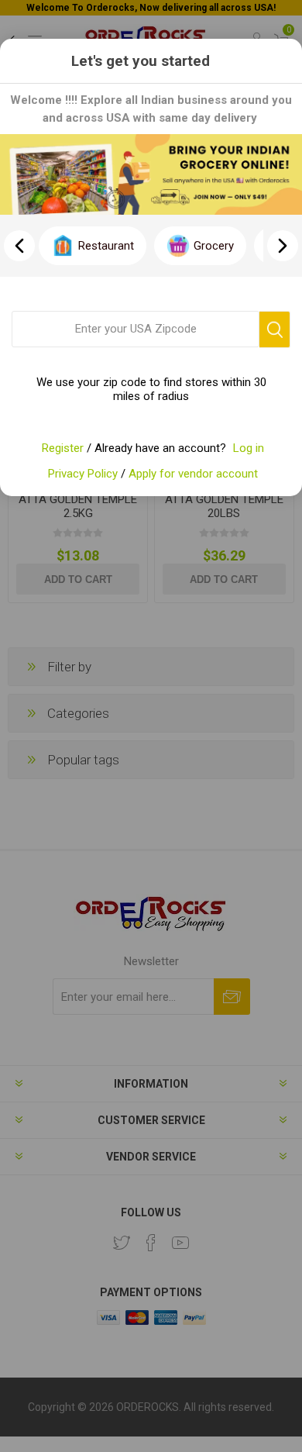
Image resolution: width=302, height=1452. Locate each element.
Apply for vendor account (193, 474)
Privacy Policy (83, 474)
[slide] (282, 245)
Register (63, 448)
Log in (248, 448)
